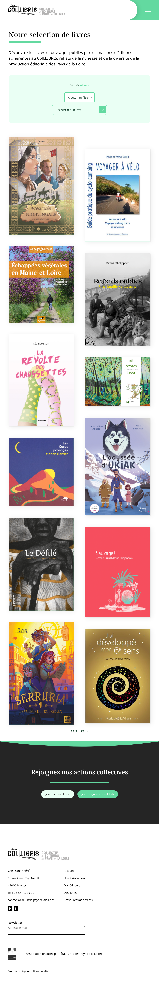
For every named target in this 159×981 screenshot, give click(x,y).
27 (82, 731)
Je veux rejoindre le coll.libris (97, 794)
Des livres (70, 893)
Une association (74, 878)
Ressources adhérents (78, 900)
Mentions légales (19, 971)
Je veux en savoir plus (57, 794)
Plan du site (40, 971)
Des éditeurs (72, 885)
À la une (69, 871)
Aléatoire (85, 85)
